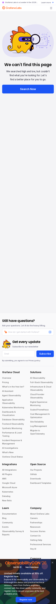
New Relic (7, 500)
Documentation (9, 514)
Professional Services (40, 544)
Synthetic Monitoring (12, 428)
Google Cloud (8, 483)
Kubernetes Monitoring (13, 407)
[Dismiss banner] (52, 562)
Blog (4, 518)
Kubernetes (7, 492)
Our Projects (36, 470)
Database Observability (13, 419)
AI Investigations (10, 448)
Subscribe (45, 353)
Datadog (6, 496)
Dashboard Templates (40, 483)
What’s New (8, 452)
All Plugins (7, 474)
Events (5, 527)
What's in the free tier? (13, 387)
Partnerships (36, 522)
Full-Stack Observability (41, 382)
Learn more (46, 2)
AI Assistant (7, 391)
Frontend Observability (13, 424)
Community (7, 522)
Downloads (35, 478)
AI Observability (37, 378)
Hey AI (33, 549)
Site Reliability (37, 422)
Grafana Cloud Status (12, 457)
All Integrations (9, 470)
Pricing (5, 382)
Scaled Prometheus (39, 410)
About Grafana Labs (39, 514)
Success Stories (37, 531)
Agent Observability (11, 395)
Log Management (38, 426)
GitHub (33, 474)
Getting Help (36, 540)
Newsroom (35, 527)
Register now (26, 599)
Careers (34, 518)
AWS (4, 478)
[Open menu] (51, 8)
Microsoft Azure (9, 487)
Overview (6, 378)
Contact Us (35, 536)
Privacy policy (34, 360)
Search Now (28, 89)
